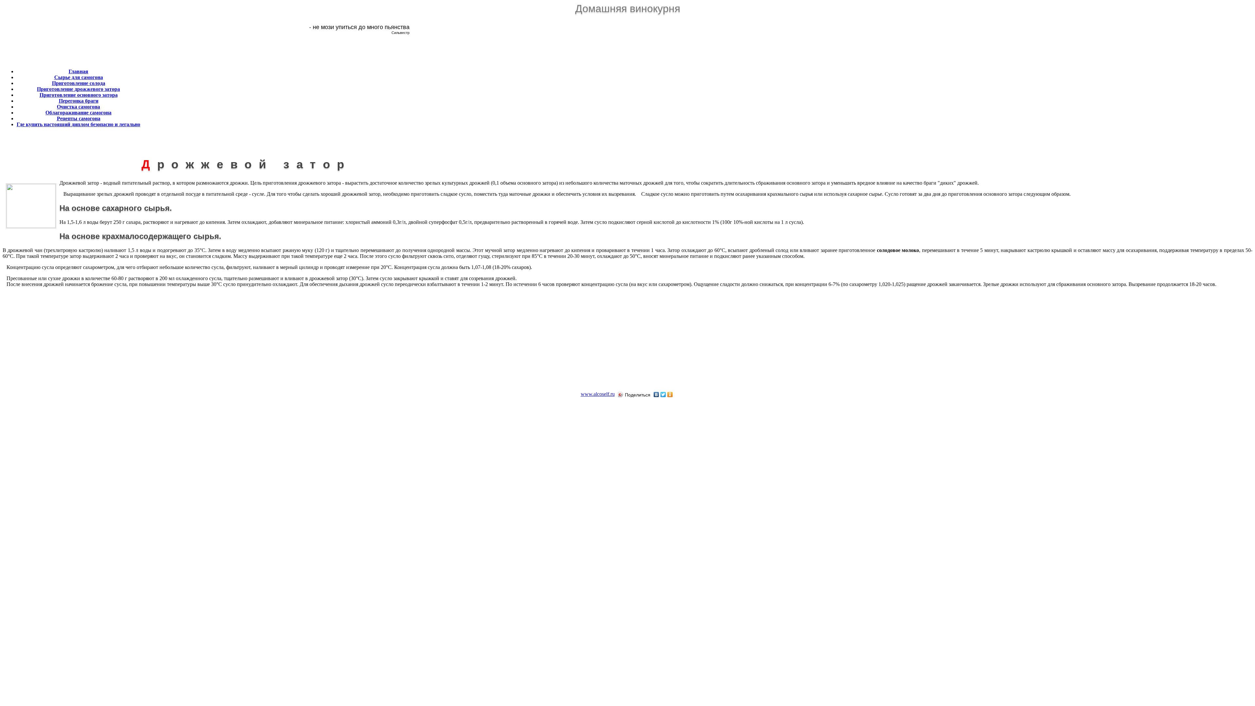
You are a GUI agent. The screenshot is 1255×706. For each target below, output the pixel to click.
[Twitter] (663, 394)
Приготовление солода (78, 83)
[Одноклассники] (670, 394)
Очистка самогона (78, 106)
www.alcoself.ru (598, 394)
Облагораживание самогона (78, 112)
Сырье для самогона (78, 77)
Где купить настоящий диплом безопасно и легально (78, 124)
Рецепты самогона (78, 118)
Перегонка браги (78, 101)
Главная (78, 71)
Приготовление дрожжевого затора (78, 89)
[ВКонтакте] (656, 394)
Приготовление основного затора (79, 95)
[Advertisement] (282, 92)
